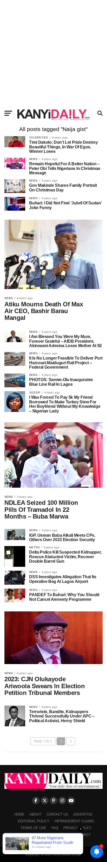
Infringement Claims (74, 821)
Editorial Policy (33, 821)
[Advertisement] (53, 53)
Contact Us (57, 814)
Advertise (83, 814)
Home (19, 814)
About (35, 814)
